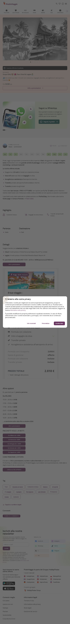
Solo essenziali (31, 323)
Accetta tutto (59, 323)
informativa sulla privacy (18, 310)
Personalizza (45, 323)
